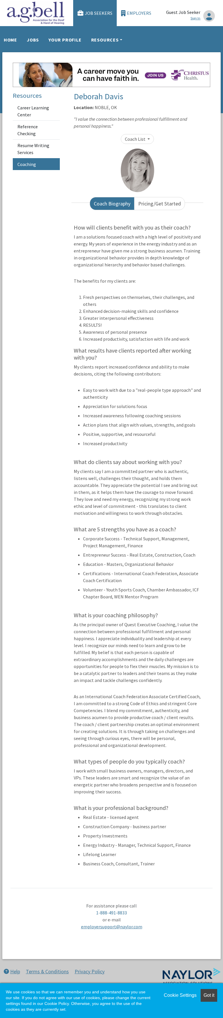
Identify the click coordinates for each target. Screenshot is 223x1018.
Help (15, 971)
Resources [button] (105, 40)
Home (10, 40)
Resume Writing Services (33, 148)
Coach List (135, 139)
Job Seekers (98, 13)
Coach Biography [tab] (112, 203)
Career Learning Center (33, 111)
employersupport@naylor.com (111, 926)
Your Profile (65, 40)
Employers (139, 13)
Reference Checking (27, 130)
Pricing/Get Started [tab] (159, 203)
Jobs (33, 40)
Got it (209, 995)
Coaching (26, 164)
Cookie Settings (180, 995)
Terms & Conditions (47, 971)
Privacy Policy (90, 971)
